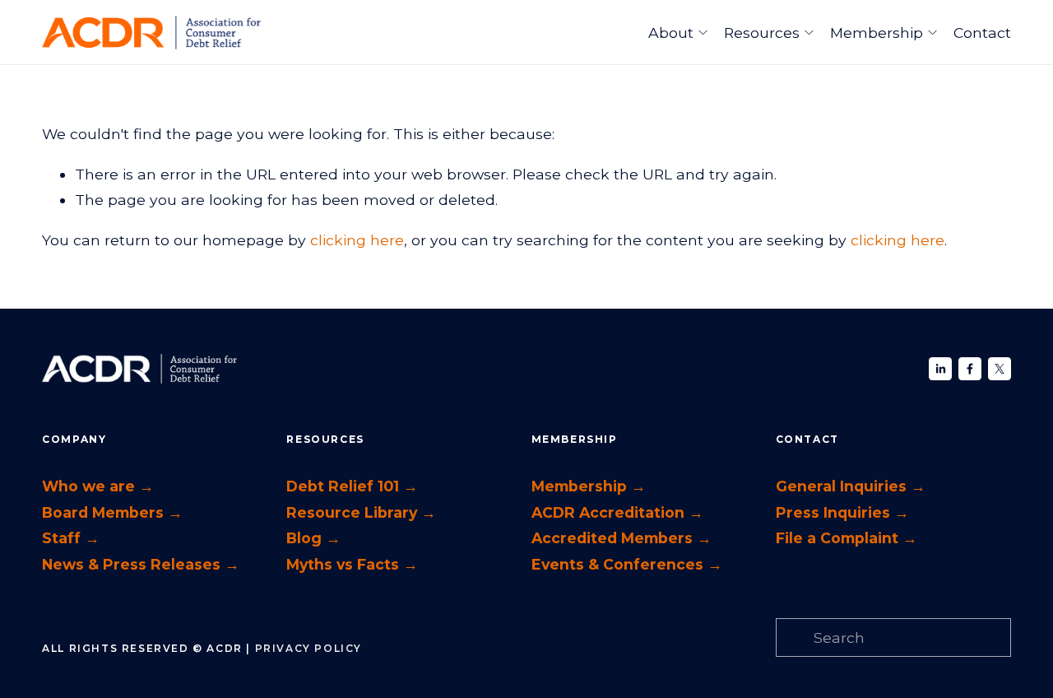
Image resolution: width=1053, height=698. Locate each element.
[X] (999, 368)
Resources (762, 32)
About (670, 32)
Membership (876, 32)
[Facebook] (969, 368)
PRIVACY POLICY (308, 648)
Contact (982, 32)
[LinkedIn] (940, 368)
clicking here (357, 240)
